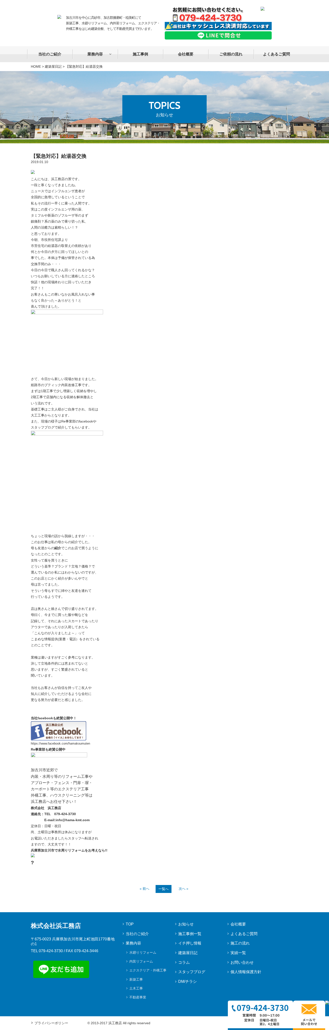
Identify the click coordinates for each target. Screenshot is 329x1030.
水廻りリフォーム (142, 952)
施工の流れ (240, 943)
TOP (130, 924)
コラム (184, 962)
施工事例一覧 (189, 934)
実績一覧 (238, 953)
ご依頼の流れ (231, 54)
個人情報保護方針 (245, 972)
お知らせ (186, 924)
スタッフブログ (191, 972)
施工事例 (140, 54)
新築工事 (136, 979)
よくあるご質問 (276, 54)
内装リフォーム (141, 961)
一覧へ (163, 889)
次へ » (183, 889)
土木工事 (136, 988)
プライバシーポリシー (51, 1023)
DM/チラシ (187, 981)
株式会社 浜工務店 (46, 808)
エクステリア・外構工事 (147, 970)
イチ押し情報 (189, 943)
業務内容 (95, 54)
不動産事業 (137, 997)
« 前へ (144, 889)
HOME (36, 66)
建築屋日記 (53, 66)
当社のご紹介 (49, 54)
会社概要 (185, 54)
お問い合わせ (242, 962)
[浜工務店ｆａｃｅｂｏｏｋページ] (58, 724)
